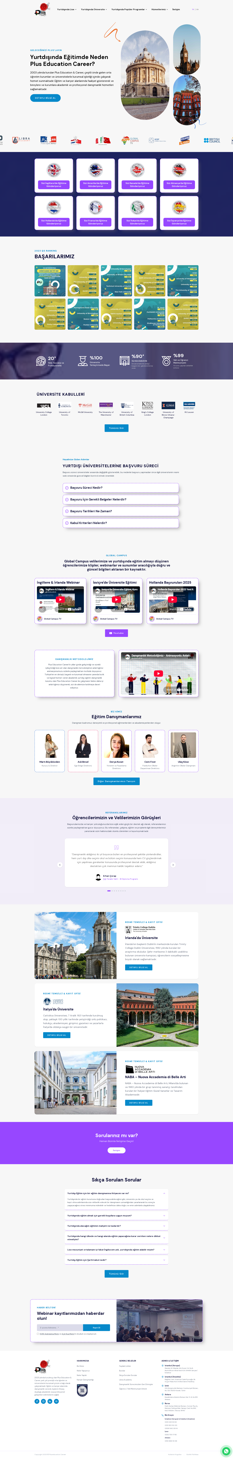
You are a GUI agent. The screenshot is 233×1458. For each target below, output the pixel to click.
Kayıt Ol (96, 1327)
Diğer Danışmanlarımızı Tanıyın (116, 781)
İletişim (176, 9)
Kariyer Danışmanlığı (85, 1380)
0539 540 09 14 (171, 1428)
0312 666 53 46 (171, 1441)
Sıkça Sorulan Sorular (128, 1375)
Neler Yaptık (82, 1375)
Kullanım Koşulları (175, 1454)
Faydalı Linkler (125, 1366)
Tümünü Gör (116, 428)
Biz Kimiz (80, 1366)
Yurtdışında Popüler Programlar (128, 9)
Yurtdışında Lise (65, 9)
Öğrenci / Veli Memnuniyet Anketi (133, 1389)
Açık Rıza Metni (68, 1334)
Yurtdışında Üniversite (93, 9)
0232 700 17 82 (171, 1435)
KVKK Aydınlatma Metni (49, 1334)
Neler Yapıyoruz (83, 1371)
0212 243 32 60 (171, 1422)
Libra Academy (125, 1380)
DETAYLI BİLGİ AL (45, 98)
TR (193, 9)
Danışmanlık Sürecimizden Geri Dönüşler (136, 1384)
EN (197, 9)
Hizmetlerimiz (159, 9)
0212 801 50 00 (171, 1425)
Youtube (118, 633)
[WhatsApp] (226, 1451)
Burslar (122, 1371)
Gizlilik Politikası (192, 1454)
